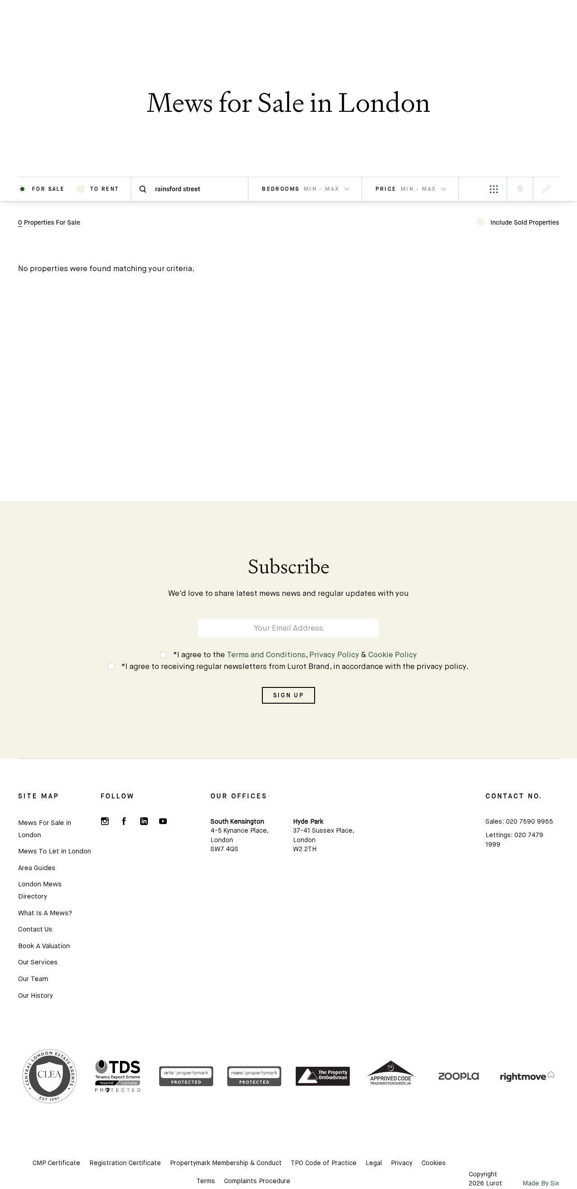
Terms (206, 1181)
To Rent (104, 189)
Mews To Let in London (54, 851)
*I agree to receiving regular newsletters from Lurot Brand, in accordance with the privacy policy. (295, 667)
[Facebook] (124, 821)
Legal (374, 1163)
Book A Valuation (44, 946)
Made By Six (540, 1183)
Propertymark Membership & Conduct (226, 1163)
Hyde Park (308, 822)
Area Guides (36, 868)
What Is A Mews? (45, 913)
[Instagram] (105, 821)
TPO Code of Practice (324, 1163)
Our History (35, 995)
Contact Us (35, 929)
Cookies (433, 1163)
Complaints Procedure (257, 1181)
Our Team (33, 979)
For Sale (48, 189)
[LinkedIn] (143, 821)
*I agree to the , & (295, 655)
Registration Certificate (125, 1163)
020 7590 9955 (529, 822)
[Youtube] (163, 821)
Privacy (401, 1163)
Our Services (38, 962)
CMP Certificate (56, 1163)
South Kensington (237, 822)
